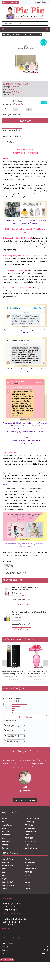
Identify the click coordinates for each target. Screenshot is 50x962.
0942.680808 (8, 960)
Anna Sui (5, 828)
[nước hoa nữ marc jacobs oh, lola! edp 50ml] (36, 656)
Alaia (3, 822)
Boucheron (6, 841)
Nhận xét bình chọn (26, 717)
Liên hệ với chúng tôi (10, 910)
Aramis (27, 865)
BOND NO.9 (29, 838)
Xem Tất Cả (19, 800)
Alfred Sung (29, 822)
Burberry (5, 845)
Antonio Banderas (8, 865)
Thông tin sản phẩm (12, 136)
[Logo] (25, 18)
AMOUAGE (29, 825)
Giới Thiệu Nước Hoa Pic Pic (12, 904)
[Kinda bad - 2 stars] (7, 701)
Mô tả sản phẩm (11, 131)
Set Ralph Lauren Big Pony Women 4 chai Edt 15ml (29, 613)
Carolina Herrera (31, 848)
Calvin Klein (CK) (7, 882)
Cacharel (5, 848)
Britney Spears (30, 841)
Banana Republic (31, 869)
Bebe (27, 835)
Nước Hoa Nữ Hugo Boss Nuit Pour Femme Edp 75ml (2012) (13, 672)
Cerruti (4, 888)
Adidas (4, 818)
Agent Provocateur (32, 818)
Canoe (27, 882)
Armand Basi (6, 832)
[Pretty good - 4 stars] (12, 701)
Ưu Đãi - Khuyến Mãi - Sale (11, 922)
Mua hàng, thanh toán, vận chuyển (14, 919)
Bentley (4, 872)
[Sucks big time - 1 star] (4, 701)
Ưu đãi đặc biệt (10, 142)
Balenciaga (6, 835)
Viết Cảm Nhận (30, 800)
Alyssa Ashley (7, 825)
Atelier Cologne (30, 832)
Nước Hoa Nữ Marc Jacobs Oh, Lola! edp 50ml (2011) (36, 672)
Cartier (27, 885)
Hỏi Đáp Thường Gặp (10, 907)
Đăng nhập (38, 2)
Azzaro (4, 869)
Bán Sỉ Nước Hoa (8, 925)
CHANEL (28, 888)
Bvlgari (27, 845)
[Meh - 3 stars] (9, 701)
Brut (3, 875)
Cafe (27, 879)
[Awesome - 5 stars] (15, 701)
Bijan (3, 838)
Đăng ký (45, 2)
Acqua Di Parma (8, 859)
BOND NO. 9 (29, 872)
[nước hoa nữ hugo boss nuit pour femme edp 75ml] (13, 656)
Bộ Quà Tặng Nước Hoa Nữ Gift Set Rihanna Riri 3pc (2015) (26, 588)
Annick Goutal (30, 828)
